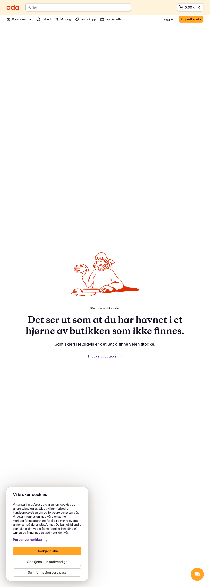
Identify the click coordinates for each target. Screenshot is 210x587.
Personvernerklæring (30, 540)
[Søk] (29, 7)
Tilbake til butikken (103, 356)
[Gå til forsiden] (13, 7)
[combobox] (80, 7)
